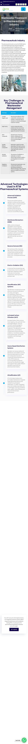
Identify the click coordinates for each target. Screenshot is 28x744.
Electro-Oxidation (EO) (15, 265)
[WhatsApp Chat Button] (24, 740)
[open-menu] (23, 9)
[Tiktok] (23, 4)
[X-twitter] (19, 4)
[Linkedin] (25, 4)
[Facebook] (16, 4)
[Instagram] (21, 4)
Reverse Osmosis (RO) (14, 246)
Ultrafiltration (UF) (13, 375)
